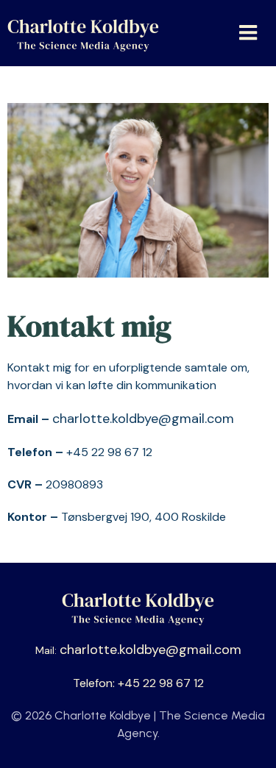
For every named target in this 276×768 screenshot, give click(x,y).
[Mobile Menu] (248, 33)
